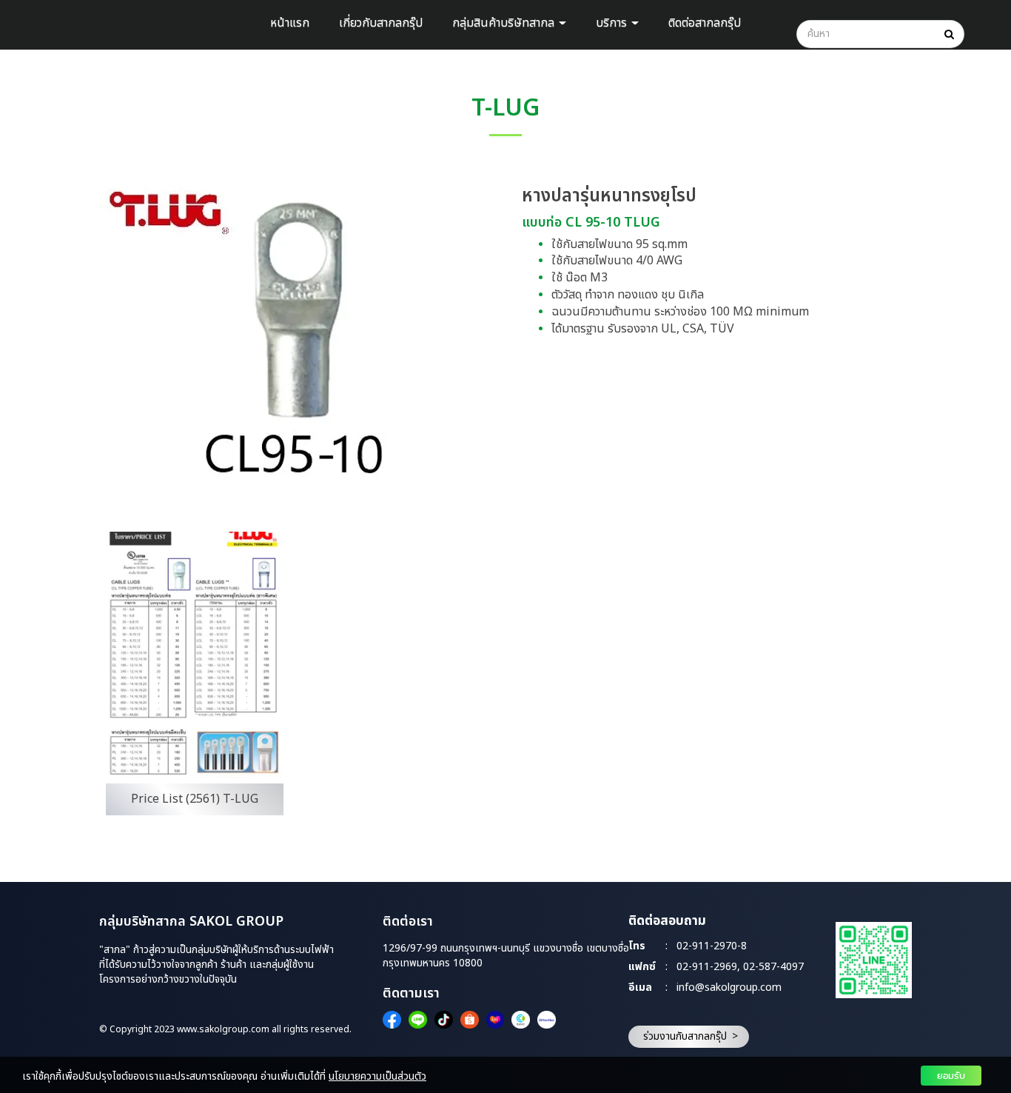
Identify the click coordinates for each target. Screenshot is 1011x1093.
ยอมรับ (951, 1076)
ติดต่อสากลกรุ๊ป (704, 23)
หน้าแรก (289, 23)
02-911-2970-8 (711, 947)
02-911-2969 (706, 967)
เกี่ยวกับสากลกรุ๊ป (381, 23)
